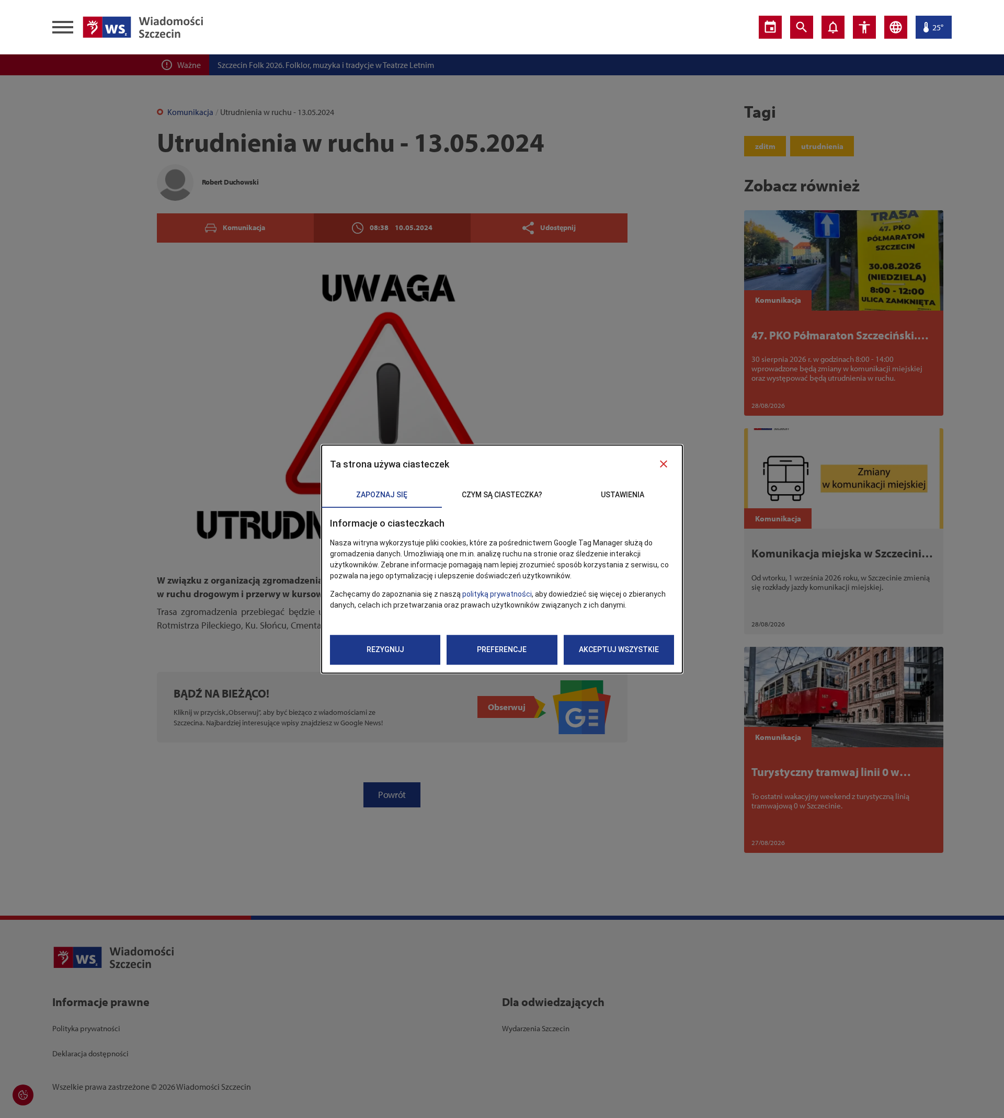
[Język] (895, 27)
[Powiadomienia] (833, 27)
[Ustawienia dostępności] (864, 27)
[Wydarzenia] (770, 27)
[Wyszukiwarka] (801, 27)
